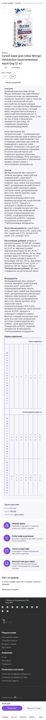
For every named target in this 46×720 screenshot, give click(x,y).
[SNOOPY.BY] (7, 621)
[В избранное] (39, 7)
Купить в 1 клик (33, 708)
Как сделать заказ (10, 637)
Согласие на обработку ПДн (14, 677)
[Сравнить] (39, 13)
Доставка (6, 647)
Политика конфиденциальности (16, 674)
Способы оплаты (9, 640)
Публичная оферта (10, 681)
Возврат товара (9, 644)
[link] (4, 7)
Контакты (6, 661)
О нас (4, 657)
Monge (5, 53)
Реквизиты (7, 664)
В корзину (12, 708)
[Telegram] (3, 691)
